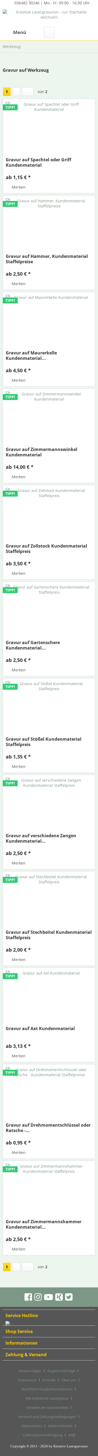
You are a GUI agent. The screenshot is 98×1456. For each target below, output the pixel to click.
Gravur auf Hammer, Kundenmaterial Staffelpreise (47, 259)
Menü (19, 32)
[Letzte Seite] (27, 91)
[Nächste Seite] (16, 91)
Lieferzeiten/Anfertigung (42, 1435)
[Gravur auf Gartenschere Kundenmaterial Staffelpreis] (49, 611)
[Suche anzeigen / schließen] (49, 32)
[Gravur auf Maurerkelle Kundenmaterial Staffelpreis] (49, 322)
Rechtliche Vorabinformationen (47, 1389)
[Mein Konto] (76, 32)
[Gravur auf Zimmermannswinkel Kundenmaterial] (49, 418)
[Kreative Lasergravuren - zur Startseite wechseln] (49, 16)
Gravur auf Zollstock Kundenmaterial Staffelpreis (46, 548)
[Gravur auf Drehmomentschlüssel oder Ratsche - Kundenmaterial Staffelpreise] (49, 1094)
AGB (71, 1435)
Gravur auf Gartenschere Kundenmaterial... (33, 645)
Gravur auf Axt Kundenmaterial (40, 1028)
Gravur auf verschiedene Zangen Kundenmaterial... (41, 838)
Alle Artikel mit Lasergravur (47, 1398)
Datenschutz (32, 1425)
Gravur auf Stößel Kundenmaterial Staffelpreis (43, 741)
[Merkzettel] (62, 32)
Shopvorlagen (30, 1370)
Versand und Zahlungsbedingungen (47, 1416)
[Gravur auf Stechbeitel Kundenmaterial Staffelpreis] (49, 901)
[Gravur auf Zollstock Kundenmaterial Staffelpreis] (49, 515)
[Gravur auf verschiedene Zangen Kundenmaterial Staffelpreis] (49, 805)
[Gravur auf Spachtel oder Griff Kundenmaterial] (49, 129)
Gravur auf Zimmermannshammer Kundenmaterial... (43, 1224)
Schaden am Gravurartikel (47, 1407)
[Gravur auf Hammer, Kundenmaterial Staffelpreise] (49, 225)
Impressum (27, 1380)
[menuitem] (14, 32)
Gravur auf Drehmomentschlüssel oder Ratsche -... (48, 1127)
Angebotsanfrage (61, 1370)
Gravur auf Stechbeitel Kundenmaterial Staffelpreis (49, 934)
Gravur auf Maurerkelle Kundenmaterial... (31, 355)
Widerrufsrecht (60, 1425)
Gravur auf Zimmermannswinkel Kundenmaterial (41, 452)
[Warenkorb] (89, 32)
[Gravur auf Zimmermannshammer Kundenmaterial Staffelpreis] (49, 1191)
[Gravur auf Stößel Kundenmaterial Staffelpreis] (49, 708)
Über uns (69, 1380)
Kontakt (49, 1380)
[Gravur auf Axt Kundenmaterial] (49, 997)
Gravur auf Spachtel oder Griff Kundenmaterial (38, 162)
